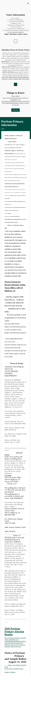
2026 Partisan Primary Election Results (14, 631)
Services (21, 681)
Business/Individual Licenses (10, 691)
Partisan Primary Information (12, 123)
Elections (19, 685)
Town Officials (5, 693)
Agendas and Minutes (7, 685)
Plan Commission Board (20, 693)
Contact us (16, 695)
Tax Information (12, 681)
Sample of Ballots (10, 672)
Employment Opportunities (9, 697)
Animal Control (6, 695)
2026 (2, 129)
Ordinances (19, 683)
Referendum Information (8, 687)
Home (3, 681)
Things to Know (15, 92)
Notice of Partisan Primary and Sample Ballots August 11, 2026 (15, 657)
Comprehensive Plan (7, 683)
